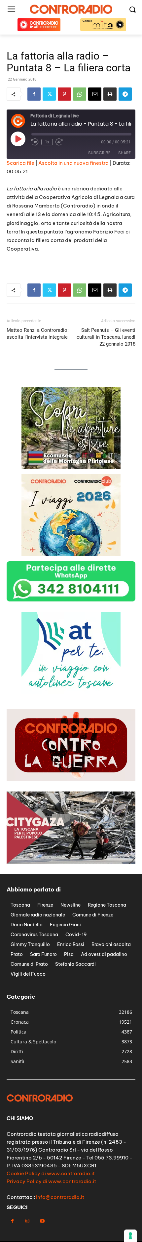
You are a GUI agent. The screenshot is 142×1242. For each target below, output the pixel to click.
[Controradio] (71, 9)
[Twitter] (49, 94)
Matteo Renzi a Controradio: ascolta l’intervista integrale (38, 333)
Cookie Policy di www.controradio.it (51, 1173)
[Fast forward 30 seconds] (59, 142)
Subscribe (99, 153)
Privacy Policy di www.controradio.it (51, 1181)
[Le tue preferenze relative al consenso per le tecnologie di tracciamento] (130, 1236)
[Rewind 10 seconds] (35, 142)
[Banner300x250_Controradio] (71, 554)
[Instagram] (27, 1221)
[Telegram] (125, 94)
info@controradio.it (60, 1197)
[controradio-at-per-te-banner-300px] (71, 467)
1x (47, 142)
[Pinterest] (64, 94)
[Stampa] (110, 94)
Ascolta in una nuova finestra (73, 163)
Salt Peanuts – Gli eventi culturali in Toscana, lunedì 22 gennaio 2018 (106, 337)
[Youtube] (42, 1221)
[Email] (94, 94)
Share (124, 153)
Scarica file (20, 163)
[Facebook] (34, 94)
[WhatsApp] (79, 94)
